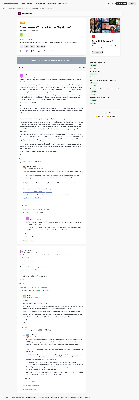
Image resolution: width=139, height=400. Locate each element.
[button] (121, 3)
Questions (27, 8)
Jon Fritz (32, 335)
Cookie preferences (54, 397)
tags (22, 46)
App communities (11, 8)
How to (43, 46)
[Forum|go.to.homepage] (10, 3)
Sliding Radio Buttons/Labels (98, 62)
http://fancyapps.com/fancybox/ (32, 198)
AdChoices (87, 397)
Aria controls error (95, 71)
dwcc (37, 46)
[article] (51, 118)
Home (3, 8)
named (32, 46)
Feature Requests (51, 3)
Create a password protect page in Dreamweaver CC (104, 89)
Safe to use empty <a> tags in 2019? (100, 97)
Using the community (31, 397)
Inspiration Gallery (63, 3)
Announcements (40, 3)
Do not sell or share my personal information (71, 397)
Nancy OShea (31, 166)
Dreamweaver (20, 8)
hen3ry (26, 75)
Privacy (47, 397)
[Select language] (113, 3)
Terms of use (41, 397)
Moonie (26, 34)
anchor (26, 46)
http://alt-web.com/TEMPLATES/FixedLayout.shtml (37, 192)
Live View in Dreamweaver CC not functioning (103, 80)
